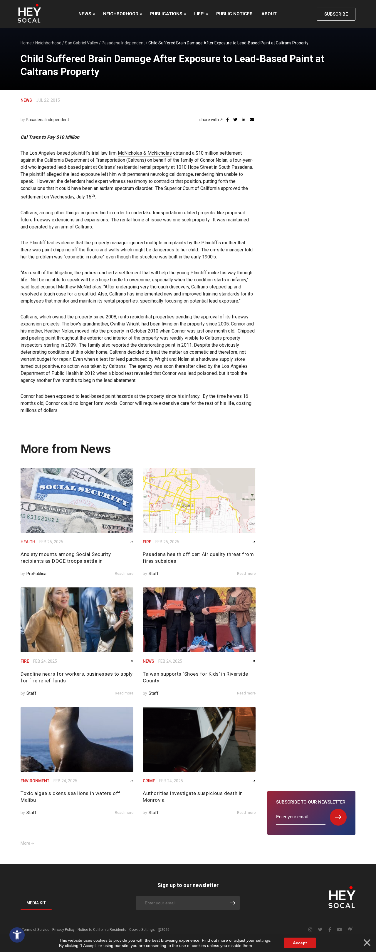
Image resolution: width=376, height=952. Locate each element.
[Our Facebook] (329, 929)
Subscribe (336, 14)
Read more (124, 573)
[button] (17, 935)
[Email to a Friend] (252, 120)
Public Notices (234, 13)
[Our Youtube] (339, 929)
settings (263, 940)
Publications (166, 13)
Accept (300, 943)
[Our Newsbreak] (350, 929)
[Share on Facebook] (227, 120)
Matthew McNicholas (79, 287)
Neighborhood (120, 13)
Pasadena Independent (123, 43)
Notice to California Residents (102, 930)
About (269, 13)
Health (28, 542)
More (25, 843)
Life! (199, 13)
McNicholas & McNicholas (145, 153)
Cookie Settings (142, 930)
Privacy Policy (63, 930)
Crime (149, 781)
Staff (154, 573)
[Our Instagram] (310, 929)
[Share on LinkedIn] (243, 120)
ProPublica (36, 573)
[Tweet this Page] (235, 120)
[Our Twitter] (320, 929)
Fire (147, 542)
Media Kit (36, 903)
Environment (35, 781)
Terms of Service (35, 930)
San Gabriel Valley (81, 43)
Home (26, 43)
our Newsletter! (311, 802)
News (84, 13)
